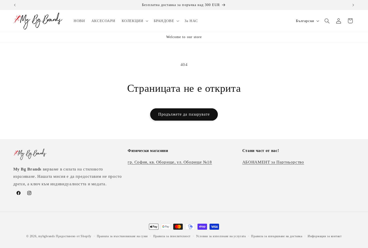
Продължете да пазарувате (184, 114)
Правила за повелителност (172, 236)
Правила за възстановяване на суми (122, 236)
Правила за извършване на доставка (276, 236)
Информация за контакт (324, 236)
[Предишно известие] (14, 5)
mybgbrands (46, 236)
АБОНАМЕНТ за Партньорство (273, 162)
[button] (134, 20)
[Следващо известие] (353, 5)
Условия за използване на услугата (221, 236)
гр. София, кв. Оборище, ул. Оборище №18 (170, 162)
